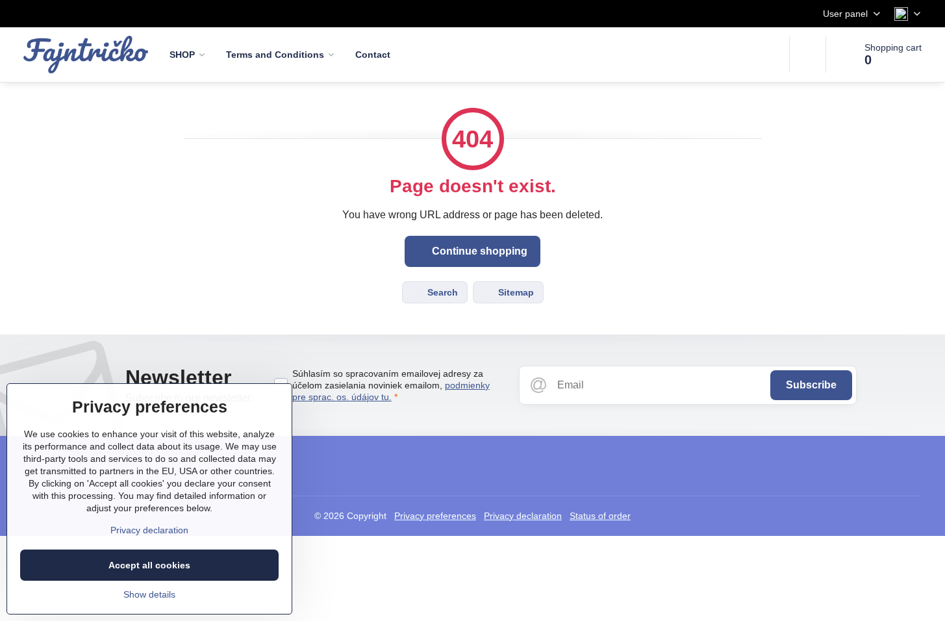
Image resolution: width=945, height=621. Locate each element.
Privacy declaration (523, 516)
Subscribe (811, 384)
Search (441, 292)
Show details (149, 594)
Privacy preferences (435, 516)
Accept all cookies (149, 565)
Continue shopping (478, 251)
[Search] (807, 54)
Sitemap (515, 292)
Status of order (600, 516)
